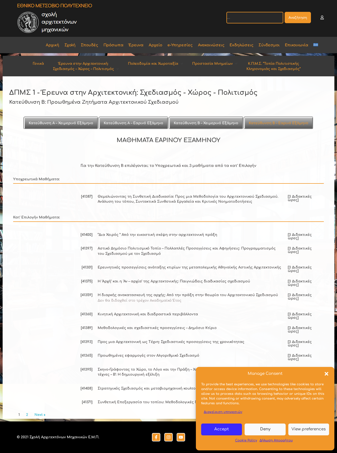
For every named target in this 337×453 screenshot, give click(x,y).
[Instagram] (168, 437)
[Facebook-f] (156, 437)
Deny (265, 429)
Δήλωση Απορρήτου (276, 440)
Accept (221, 429)
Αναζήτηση (298, 17)
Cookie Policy (246, 440)
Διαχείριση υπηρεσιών (223, 412)
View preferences (308, 429)
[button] (326, 373)
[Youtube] (181, 437)
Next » (39, 415)
